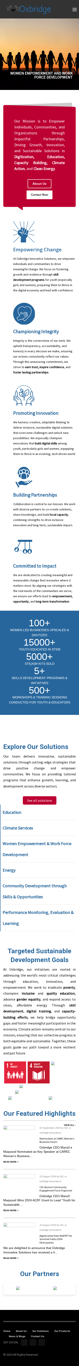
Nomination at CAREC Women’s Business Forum (57, 1140)
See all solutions (39, 800)
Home (6, 1331)
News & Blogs (17, 1336)
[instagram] (33, 1342)
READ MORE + (11, 1162)
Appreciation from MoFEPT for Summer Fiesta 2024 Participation (56, 1239)
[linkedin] (41, 1342)
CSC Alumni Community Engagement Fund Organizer (56, 1188)
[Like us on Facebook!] (24, 1342)
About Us (39, 183)
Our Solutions (40, 1331)
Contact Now (39, 194)
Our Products (62, 1331)
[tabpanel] (39, 54)
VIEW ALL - (70, 1125)
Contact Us (37, 1336)
